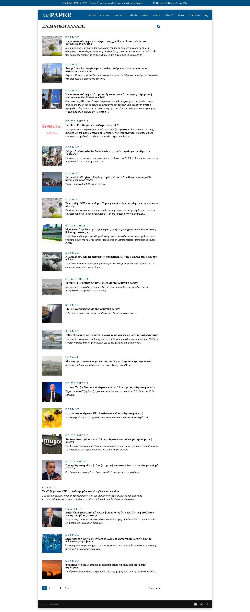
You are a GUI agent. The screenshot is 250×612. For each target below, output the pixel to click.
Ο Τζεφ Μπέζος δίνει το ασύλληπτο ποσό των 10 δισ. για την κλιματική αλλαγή (110, 387)
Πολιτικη (73, 508)
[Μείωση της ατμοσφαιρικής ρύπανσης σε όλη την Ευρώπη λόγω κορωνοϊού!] (52, 366)
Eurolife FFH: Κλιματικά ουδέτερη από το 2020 (92, 125)
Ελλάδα (133, 15)
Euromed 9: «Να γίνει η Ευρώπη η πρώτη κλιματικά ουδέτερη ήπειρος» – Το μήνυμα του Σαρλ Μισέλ (108, 178)
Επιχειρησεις (77, 121)
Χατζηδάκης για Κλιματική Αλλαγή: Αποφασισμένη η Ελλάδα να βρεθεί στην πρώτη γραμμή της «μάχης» (109, 514)
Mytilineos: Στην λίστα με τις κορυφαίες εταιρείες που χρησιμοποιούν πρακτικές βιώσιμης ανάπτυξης (110, 231)
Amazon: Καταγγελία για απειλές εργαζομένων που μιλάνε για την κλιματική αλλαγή (108, 440)
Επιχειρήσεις (120, 15)
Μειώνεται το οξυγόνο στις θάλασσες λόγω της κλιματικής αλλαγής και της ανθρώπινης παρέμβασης (108, 540)
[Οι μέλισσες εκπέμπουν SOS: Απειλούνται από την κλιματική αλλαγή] (52, 418)
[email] (195, 604)
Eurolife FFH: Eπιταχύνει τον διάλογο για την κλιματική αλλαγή (101, 282)
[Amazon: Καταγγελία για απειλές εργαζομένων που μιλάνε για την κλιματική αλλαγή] (52, 444)
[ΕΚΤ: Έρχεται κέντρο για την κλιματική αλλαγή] (52, 313)
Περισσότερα (195, 15)
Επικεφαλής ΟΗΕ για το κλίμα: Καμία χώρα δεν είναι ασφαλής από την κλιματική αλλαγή (111, 204)
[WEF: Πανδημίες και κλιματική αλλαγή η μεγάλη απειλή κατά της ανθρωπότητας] (52, 339)
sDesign (181, 15)
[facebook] (207, 604)
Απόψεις (156, 15)
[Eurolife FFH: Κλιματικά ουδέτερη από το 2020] (52, 130)
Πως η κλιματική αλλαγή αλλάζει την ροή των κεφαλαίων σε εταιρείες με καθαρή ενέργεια (111, 466)
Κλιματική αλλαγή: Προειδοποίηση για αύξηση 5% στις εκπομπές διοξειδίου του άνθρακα (111, 258)
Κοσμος (72, 37)
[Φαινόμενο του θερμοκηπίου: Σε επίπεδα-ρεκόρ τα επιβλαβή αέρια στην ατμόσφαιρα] (52, 569)
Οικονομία (105, 15)
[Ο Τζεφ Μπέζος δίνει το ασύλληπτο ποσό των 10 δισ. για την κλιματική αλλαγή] (52, 392)
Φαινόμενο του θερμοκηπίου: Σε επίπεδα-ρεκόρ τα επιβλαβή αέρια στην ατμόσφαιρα (105, 566)
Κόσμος (144, 15)
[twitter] (201, 604)
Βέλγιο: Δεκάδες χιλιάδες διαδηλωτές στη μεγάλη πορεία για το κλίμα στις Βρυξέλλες (107, 152)
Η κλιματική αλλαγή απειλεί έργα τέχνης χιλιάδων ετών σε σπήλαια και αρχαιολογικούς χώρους (105, 42)
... (108, 112)
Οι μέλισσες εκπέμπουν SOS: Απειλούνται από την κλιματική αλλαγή (104, 413)
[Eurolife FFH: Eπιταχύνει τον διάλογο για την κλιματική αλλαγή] (52, 287)
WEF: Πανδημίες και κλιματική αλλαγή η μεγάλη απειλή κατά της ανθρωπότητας (111, 335)
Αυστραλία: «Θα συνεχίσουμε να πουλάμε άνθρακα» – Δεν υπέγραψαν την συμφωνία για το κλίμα (107, 69)
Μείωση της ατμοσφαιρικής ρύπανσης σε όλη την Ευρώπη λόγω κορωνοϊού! (108, 361)
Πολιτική (92, 15)
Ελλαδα (72, 357)
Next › (67, 588)
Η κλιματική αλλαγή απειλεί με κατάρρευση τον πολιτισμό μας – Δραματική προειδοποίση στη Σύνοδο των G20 (108, 96)
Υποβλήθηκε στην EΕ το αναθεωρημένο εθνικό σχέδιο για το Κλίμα (80, 491)
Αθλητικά (169, 15)
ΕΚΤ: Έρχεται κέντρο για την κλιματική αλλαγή (92, 308)
